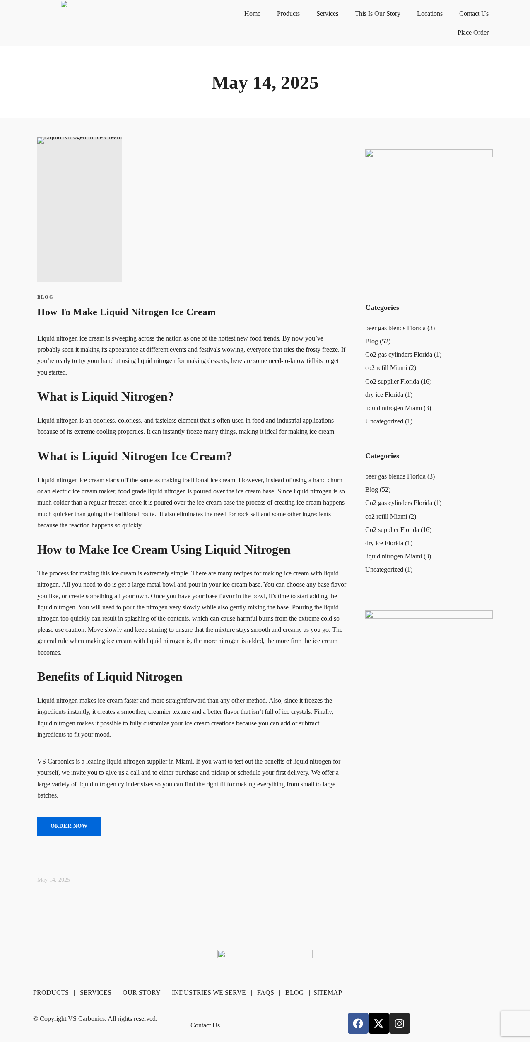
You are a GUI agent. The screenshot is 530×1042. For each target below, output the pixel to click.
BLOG (294, 992)
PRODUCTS (51, 992)
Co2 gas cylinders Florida (398, 354)
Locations (430, 13)
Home (252, 13)
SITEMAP (327, 992)
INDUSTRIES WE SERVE (209, 992)
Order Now (69, 826)
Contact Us (474, 13)
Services (327, 13)
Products (288, 13)
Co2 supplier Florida (392, 381)
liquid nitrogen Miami (393, 407)
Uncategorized (384, 421)
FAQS (265, 992)
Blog (45, 297)
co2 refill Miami (386, 367)
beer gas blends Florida (395, 327)
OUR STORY (142, 992)
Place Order (473, 32)
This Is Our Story (377, 13)
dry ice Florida (384, 394)
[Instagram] (399, 1023)
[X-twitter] (379, 1023)
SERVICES (95, 992)
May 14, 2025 (53, 880)
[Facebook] (358, 1023)
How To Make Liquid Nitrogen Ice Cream (126, 312)
